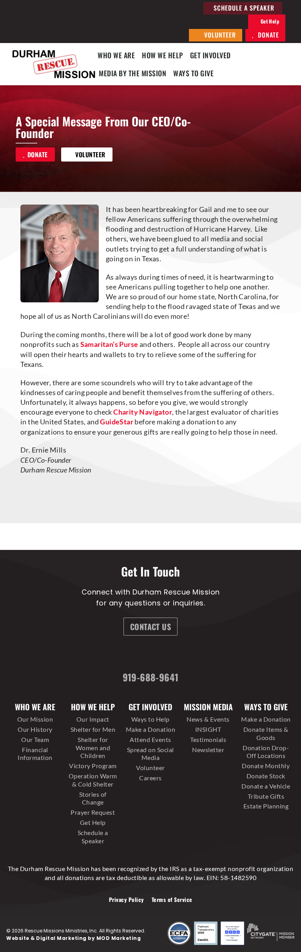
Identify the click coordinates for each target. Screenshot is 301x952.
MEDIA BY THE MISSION (132, 73)
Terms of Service (172, 899)
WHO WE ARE (116, 55)
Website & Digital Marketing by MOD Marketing (73, 938)
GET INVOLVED (210, 55)
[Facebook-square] (106, 655)
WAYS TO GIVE (193, 73)
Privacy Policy (126, 899)
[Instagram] (135, 655)
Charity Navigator (142, 412)
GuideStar (116, 421)
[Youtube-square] (194, 655)
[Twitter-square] (165, 655)
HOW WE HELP (162, 55)
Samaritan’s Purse (109, 344)
